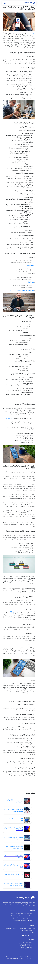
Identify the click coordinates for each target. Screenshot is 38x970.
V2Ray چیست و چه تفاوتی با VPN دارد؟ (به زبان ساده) (13, 847)
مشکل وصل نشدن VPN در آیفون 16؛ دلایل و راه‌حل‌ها (13, 801)
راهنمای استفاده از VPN (26, 942)
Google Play (9, 418)
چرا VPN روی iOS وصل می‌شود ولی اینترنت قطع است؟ (13, 810)
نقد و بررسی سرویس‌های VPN (25, 944)
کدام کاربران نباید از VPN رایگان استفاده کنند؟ (13, 829)
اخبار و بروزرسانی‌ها (28, 949)
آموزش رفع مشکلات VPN (26, 946)
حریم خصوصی (28, 956)
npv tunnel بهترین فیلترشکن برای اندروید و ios (22, 290)
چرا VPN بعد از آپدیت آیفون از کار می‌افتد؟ (13, 875)
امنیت (33, 33)
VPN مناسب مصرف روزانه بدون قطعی (13, 820)
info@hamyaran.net (27, 931)
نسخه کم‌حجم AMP (10, 956)
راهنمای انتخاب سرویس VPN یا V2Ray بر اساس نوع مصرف (13, 884)
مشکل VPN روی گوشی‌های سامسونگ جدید (13, 857)
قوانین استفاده (20, 956)
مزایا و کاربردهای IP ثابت (26, 947)
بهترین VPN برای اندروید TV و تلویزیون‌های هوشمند (13, 838)
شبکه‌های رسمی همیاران (30, 933)
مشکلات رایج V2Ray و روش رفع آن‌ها (13, 866)
